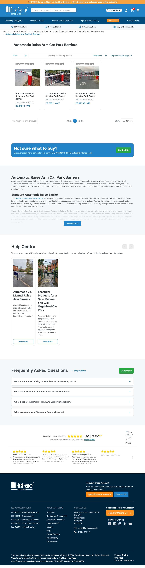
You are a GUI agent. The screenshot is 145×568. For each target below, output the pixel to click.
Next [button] (80, 121)
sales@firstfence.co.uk (82, 153)
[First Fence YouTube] (130, 524)
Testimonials (52, 541)
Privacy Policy (121, 555)
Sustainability (52, 538)
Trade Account (53, 523)
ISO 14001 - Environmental (22, 516)
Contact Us (123, 150)
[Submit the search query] (33, 10)
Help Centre (80, 371)
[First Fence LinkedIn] (115, 524)
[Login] (126, 10)
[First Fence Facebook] (109, 524)
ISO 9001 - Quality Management (25, 512)
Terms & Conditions (124, 560)
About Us (51, 512)
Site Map (118, 558)
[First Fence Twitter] (125, 524)
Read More (23, 341)
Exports (50, 527)
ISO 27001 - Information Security (25, 523)
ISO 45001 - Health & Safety (23, 527)
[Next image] (131, 246)
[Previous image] (124, 246)
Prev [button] (70, 121)
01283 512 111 (115, 10)
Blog (48, 530)
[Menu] (138, 10)
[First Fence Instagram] (120, 524)
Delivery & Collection (56, 519)
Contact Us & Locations (57, 516)
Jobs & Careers (53, 534)
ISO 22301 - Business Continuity (25, 519)
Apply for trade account (99, 494)
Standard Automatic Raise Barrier (29, 198)
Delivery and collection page (90, 2)
